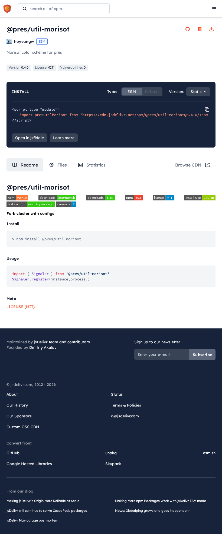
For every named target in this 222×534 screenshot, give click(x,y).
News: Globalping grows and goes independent (152, 511)
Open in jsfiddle (29, 137)
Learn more (63, 137)
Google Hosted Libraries (29, 463)
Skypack (113, 463)
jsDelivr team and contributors (62, 342)
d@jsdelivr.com (125, 416)
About (12, 394)
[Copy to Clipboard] (207, 110)
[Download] (211, 29)
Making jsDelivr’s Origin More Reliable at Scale (42, 501)
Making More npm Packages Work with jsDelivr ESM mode (160, 501)
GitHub (12, 452)
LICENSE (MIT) (20, 306)
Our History (17, 405)
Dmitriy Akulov (43, 347)
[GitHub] (187, 29)
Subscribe (202, 354)
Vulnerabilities (73, 67)
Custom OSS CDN (22, 426)
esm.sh (209, 452)
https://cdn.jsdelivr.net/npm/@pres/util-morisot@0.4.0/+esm (145, 114)
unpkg (111, 452)
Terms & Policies (126, 405)
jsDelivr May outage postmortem (32, 520)
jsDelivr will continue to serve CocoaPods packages (46, 511)
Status (117, 394)
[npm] (199, 29)
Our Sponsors (19, 416)
